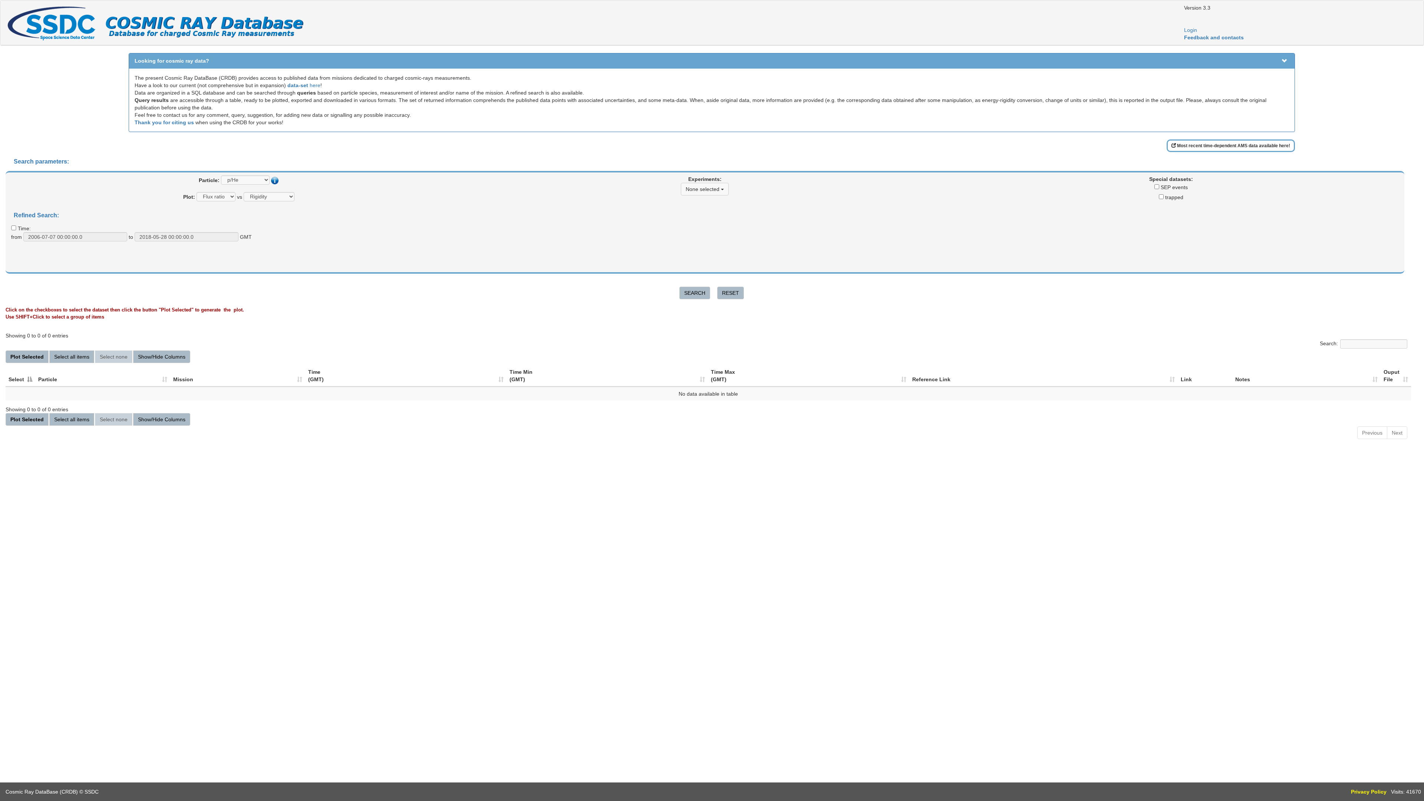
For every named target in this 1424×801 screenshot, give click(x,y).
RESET (730, 293)
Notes (1242, 379)
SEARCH (694, 293)
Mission (183, 379)
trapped (1173, 197)
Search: (1329, 344)
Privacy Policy (1369, 792)
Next (1397, 433)
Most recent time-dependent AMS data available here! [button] (1233, 145)
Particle (47, 379)
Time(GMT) (316, 375)
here (303, 85)
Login (1190, 30)
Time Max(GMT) (723, 375)
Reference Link (931, 379)
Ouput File (1392, 375)
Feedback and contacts (1214, 37)
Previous (1372, 433)
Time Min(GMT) (521, 375)
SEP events (1173, 187)
